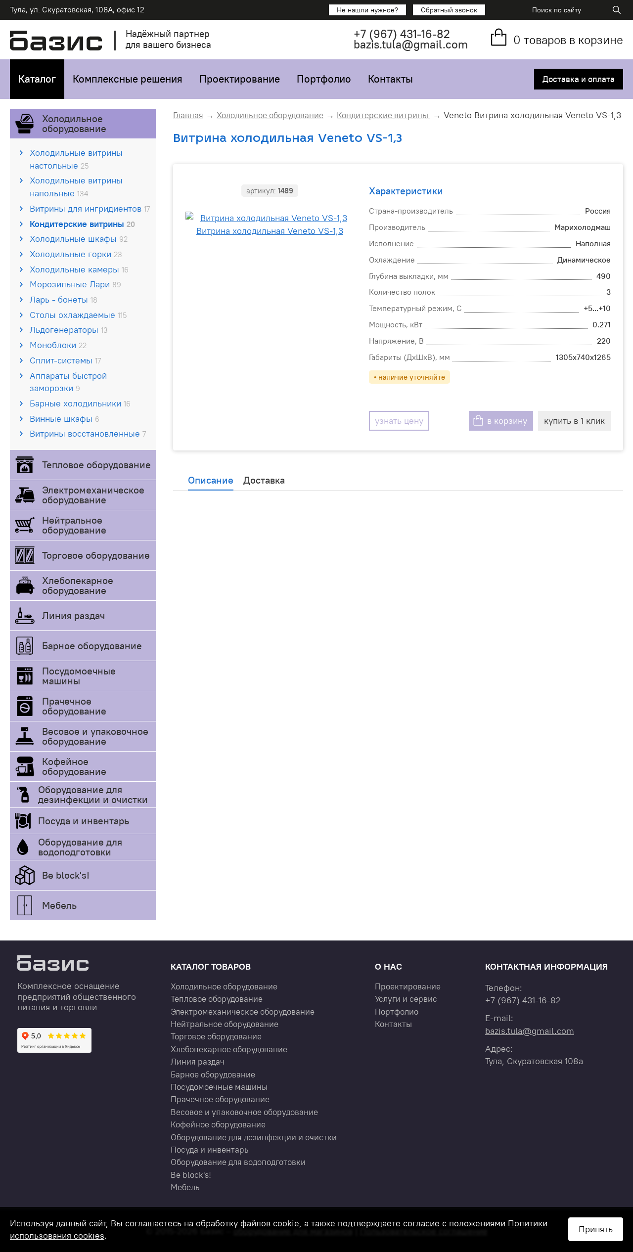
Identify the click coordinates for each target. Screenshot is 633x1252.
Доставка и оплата (579, 79)
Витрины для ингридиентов (90, 208)
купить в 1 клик (574, 420)
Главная (188, 115)
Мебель (59, 905)
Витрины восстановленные (88, 433)
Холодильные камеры (79, 269)
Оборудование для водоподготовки (80, 847)
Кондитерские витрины (82, 223)
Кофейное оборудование (74, 766)
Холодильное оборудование (74, 123)
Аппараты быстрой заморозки (68, 382)
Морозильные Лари (75, 284)
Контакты (390, 79)
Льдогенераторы (69, 329)
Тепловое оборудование (96, 464)
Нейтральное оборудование (74, 525)
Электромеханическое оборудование (93, 495)
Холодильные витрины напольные (76, 187)
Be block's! (66, 875)
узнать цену (399, 420)
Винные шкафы (64, 418)
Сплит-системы (65, 360)
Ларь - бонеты (63, 299)
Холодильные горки (76, 254)
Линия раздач (73, 615)
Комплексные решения (127, 79)
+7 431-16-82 (402, 34)
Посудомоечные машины (79, 676)
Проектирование (239, 79)
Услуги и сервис (406, 998)
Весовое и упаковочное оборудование (95, 736)
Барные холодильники (80, 403)
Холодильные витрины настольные (76, 159)
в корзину (507, 420)
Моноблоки (58, 345)
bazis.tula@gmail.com (411, 44)
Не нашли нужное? (367, 9)
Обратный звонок (449, 9)
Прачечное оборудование (74, 706)
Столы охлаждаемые (78, 314)
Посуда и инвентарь (83, 820)
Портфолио (324, 79)
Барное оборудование (92, 645)
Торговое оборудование (96, 555)
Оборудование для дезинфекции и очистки (93, 794)
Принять (596, 1229)
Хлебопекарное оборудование (77, 585)
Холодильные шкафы (79, 238)
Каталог (37, 79)
